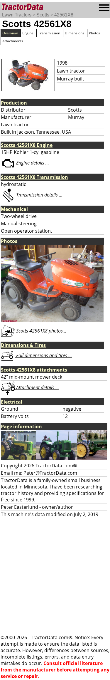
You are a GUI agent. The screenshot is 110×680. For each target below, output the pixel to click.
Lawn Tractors (16, 14)
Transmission (49, 33)
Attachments (12, 40)
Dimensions (74, 33)
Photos (94, 33)
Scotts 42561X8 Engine (27, 145)
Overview (10, 33)
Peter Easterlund (19, 507)
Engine (27, 33)
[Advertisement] (55, 576)
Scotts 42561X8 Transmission (34, 177)
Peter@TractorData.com (50, 473)
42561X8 (63, 14)
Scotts (42, 14)
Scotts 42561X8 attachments (34, 370)
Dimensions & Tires (23, 345)
